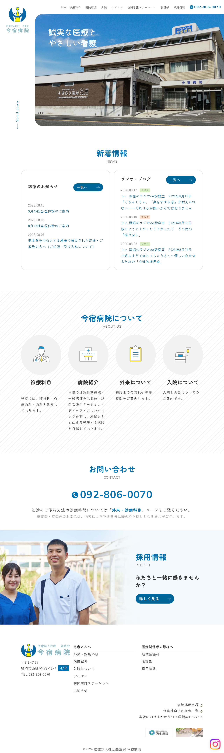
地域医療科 (151, 654)
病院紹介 (91, 7)
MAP (63, 668)
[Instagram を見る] (215, 744)
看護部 (164, 7)
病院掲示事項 (188, 704)
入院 (104, 7)
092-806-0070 (116, 495)
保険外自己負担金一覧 (181, 710)
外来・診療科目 (71, 7)
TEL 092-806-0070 (35, 674)
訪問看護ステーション (141, 7)
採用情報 (179, 7)
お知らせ (81, 690)
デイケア (117, 7)
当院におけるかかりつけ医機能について (171, 716)
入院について (84, 668)
